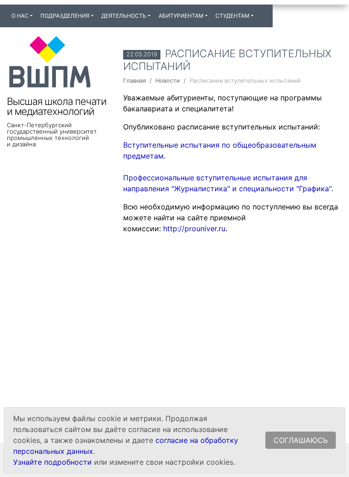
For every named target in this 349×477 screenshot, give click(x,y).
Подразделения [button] (65, 15)
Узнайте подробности (52, 462)
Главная (134, 80)
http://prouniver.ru (194, 228)
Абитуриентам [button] (181, 15)
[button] (261, 11)
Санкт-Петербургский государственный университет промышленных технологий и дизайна (52, 134)
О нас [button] (20, 15)
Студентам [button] (232, 15)
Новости (167, 80)
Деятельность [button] (123, 15)
